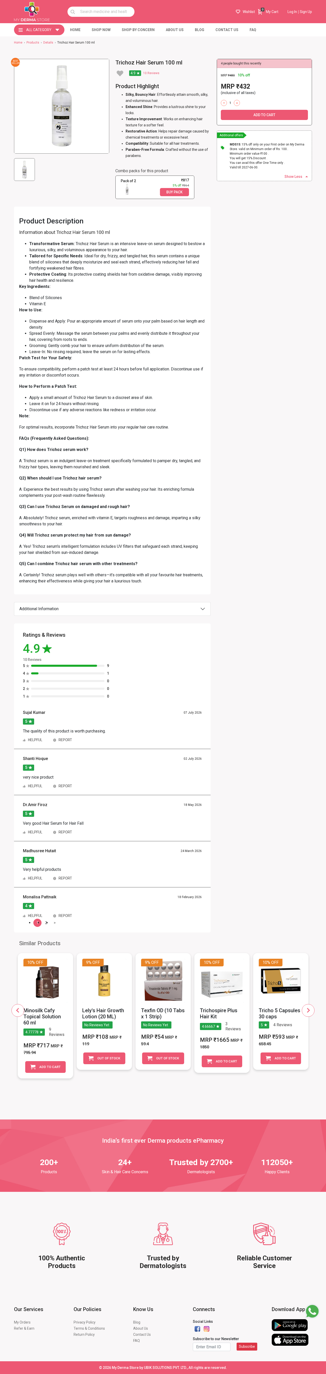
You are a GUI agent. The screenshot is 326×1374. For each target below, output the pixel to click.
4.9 (133, 73)
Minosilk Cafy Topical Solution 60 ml (42, 1016)
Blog (136, 1322)
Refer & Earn (24, 1328)
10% (31, 962)
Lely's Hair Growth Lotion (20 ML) (103, 1013)
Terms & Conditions (89, 1328)
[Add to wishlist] (120, 73)
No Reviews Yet (96, 1025)
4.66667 (208, 1026)
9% (88, 962)
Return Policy (84, 1334)
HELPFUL (35, 740)
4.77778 (31, 1032)
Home (18, 42)
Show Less (293, 176)
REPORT (65, 740)
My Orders (22, 1322)
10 (145, 73)
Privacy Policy (85, 1322)
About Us (140, 1328)
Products (32, 42)
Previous (17, 1010)
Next (308, 1010)
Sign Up (306, 12)
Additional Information (39, 608)
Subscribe (247, 1346)
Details (48, 42)
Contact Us (142, 1334)
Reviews (151, 73)
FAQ (136, 1341)
